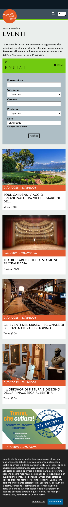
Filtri (60, 65)
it (59, 14)
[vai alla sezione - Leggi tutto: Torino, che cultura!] (34, 438)
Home (5, 28)
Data (10, 119)
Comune (12, 99)
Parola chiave (15, 80)
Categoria (13, 90)
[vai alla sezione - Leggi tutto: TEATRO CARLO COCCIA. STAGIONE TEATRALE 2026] (34, 244)
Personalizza (38, 501)
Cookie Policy (37, 494)
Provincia (12, 109)
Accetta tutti (55, 501)
